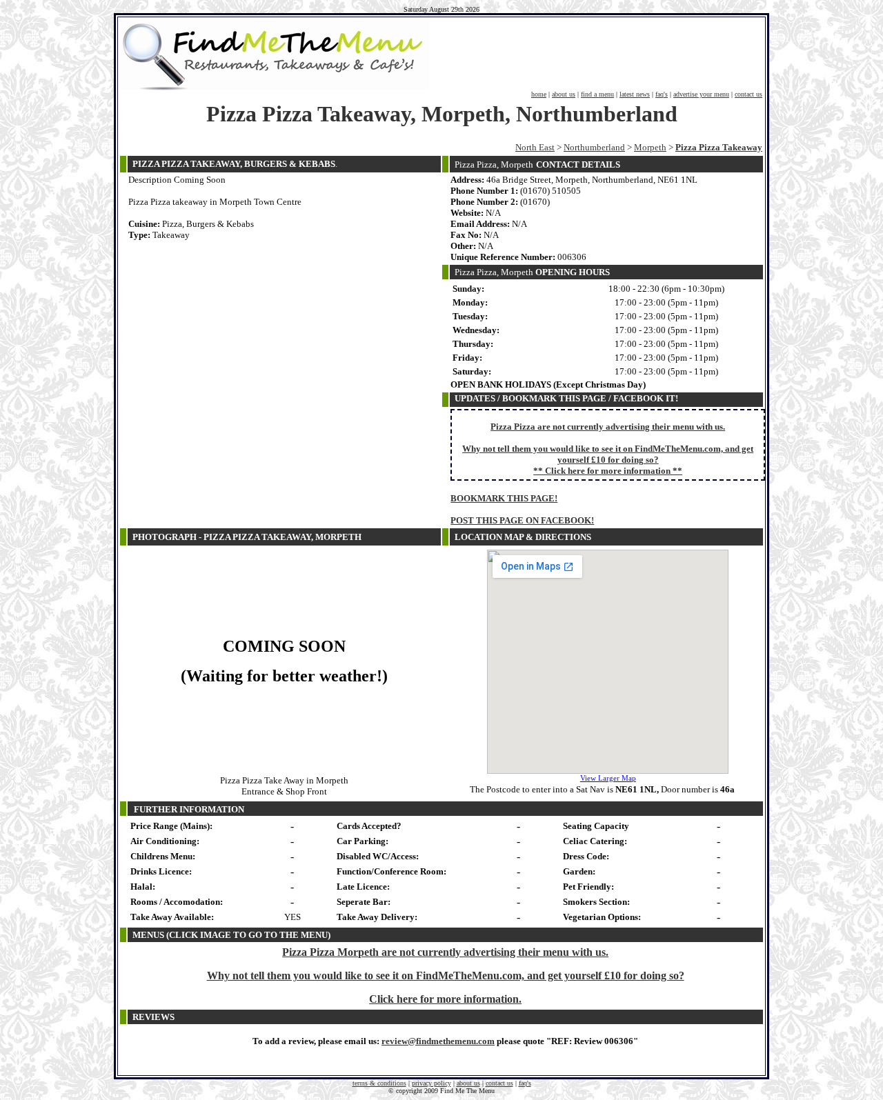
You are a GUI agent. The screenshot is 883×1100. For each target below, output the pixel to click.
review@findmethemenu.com (438, 1041)
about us (563, 94)
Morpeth (650, 147)
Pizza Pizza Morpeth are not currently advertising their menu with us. (445, 952)
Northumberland (594, 147)
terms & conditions (379, 1083)
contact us (748, 94)
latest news (634, 94)
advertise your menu (701, 94)
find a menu (597, 94)
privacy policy (431, 1083)
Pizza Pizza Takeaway (718, 147)
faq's (661, 94)
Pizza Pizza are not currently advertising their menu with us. (607, 426)
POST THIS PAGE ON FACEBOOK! (522, 520)
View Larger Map (608, 778)
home (538, 94)
